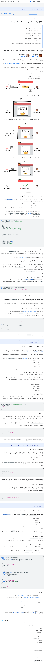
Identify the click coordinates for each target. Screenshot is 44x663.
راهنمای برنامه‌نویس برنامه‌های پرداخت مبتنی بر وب (15, 600)
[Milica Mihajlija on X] (24, 56)
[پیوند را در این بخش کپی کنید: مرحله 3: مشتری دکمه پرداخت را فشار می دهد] (18, 295)
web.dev (41, 17)
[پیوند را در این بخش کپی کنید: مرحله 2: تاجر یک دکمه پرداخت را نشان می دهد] (17, 261)
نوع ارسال (29, 213)
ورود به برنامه (3, 1)
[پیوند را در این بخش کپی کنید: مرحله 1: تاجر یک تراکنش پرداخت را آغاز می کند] (17, 196)
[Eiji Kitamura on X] (37, 56)
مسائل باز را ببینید (39, 632)
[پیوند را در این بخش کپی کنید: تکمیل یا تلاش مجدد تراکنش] (29, 544)
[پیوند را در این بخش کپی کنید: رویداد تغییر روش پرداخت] (30, 394)
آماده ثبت (12, 282)
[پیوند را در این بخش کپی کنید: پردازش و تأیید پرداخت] (31, 536)
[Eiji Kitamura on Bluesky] (32, 56)
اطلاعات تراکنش (24, 358)
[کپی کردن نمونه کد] (43, 219)
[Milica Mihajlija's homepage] (21, 56)
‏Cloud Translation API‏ (33, 14)
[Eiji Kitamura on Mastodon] (34, 56)
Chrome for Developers (38, 636)
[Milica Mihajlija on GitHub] (22, 56)
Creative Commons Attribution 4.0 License (15, 611)
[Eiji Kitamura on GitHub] (35, 56)
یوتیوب (41, 648)
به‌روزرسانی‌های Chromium (38, 638)
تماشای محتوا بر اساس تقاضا (24, 9)
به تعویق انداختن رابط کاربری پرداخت (29, 311)
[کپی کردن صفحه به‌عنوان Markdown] (14, 22)
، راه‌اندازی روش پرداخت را (22, 257)
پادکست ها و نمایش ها (39, 642)
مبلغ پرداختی (33, 17)
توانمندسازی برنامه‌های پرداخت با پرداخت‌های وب (12, 63)
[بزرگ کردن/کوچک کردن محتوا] (35, 26)
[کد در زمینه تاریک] (42, 219)
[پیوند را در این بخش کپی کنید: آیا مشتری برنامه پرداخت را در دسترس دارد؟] (22, 277)
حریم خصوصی (37, 657)
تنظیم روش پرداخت (21, 595)
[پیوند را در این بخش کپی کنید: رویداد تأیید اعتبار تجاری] (31, 484)
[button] (22, 249)
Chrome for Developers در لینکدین (36, 650)
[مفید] (4, 18)
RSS (41, 652)
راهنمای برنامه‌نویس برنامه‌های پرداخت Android (31, 597)
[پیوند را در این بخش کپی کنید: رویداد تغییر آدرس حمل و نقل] (29, 414)
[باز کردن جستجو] (18, 1)
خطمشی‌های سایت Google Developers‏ (18, 612)
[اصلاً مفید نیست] (2, 18)
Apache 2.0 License (36, 612)
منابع (42, 5)
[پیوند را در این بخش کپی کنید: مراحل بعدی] (35, 592)
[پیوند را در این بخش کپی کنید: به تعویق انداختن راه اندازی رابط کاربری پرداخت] (21, 308)
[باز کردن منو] (42, 1)
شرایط (42, 657)
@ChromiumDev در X (38, 646)
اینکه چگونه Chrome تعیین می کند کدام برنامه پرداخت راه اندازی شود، (30, 351)
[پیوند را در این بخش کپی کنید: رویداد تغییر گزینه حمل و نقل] (29, 449)
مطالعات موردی (40, 640)
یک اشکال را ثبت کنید (39, 630)
